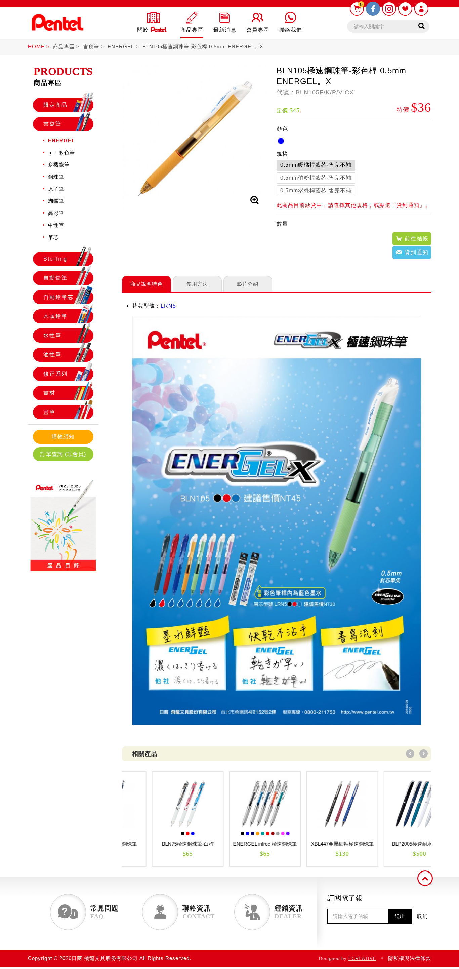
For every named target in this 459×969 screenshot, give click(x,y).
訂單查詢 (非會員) (63, 454)
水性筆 (52, 335)
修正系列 (55, 374)
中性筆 (56, 225)
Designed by (347, 958)
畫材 (49, 393)
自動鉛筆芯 (58, 297)
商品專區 (64, 46)
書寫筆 (91, 46)
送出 (400, 916)
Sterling (55, 259)
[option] (161, 819)
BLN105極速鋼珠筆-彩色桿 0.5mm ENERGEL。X (202, 46)
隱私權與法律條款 (409, 958)
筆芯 (53, 237)
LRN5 (168, 306)
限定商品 (55, 105)
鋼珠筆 (56, 177)
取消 (422, 916)
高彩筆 (56, 213)
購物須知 (63, 436)
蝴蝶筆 (56, 201)
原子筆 (56, 189)
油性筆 (52, 354)
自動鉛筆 (55, 278)
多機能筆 (59, 164)
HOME (36, 46)
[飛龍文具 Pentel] (57, 34)
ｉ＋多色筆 (61, 152)
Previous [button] (410, 753)
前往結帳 (416, 238)
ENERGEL (121, 46)
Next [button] (423, 753)
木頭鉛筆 (55, 316)
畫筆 (49, 412)
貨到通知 (416, 252)
